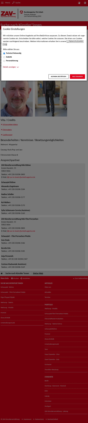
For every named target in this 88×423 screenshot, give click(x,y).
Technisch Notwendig (13, 53)
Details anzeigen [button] (9, 67)
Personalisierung (12, 61)
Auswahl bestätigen (58, 76)
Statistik (9, 57)
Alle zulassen (77, 76)
